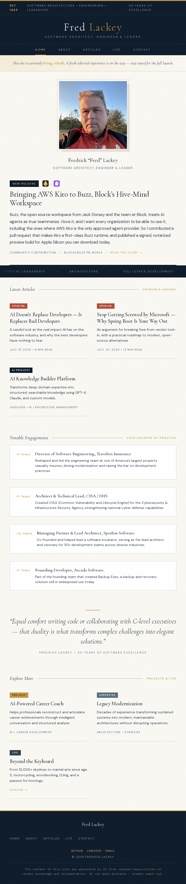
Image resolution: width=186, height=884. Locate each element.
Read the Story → (126, 252)
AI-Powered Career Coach (37, 703)
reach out (153, 874)
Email (110, 851)
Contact (142, 50)
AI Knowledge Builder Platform (42, 379)
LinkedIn (94, 851)
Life (117, 50)
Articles (92, 50)
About (64, 50)
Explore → (18, 790)
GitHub (77, 851)
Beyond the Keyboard (32, 761)
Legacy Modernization (119, 703)
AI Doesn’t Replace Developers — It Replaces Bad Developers (46, 317)
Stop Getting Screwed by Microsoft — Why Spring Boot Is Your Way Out (136, 317)
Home (40, 50)
